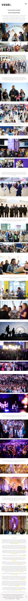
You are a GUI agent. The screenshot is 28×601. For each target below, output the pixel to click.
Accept (17, 598)
